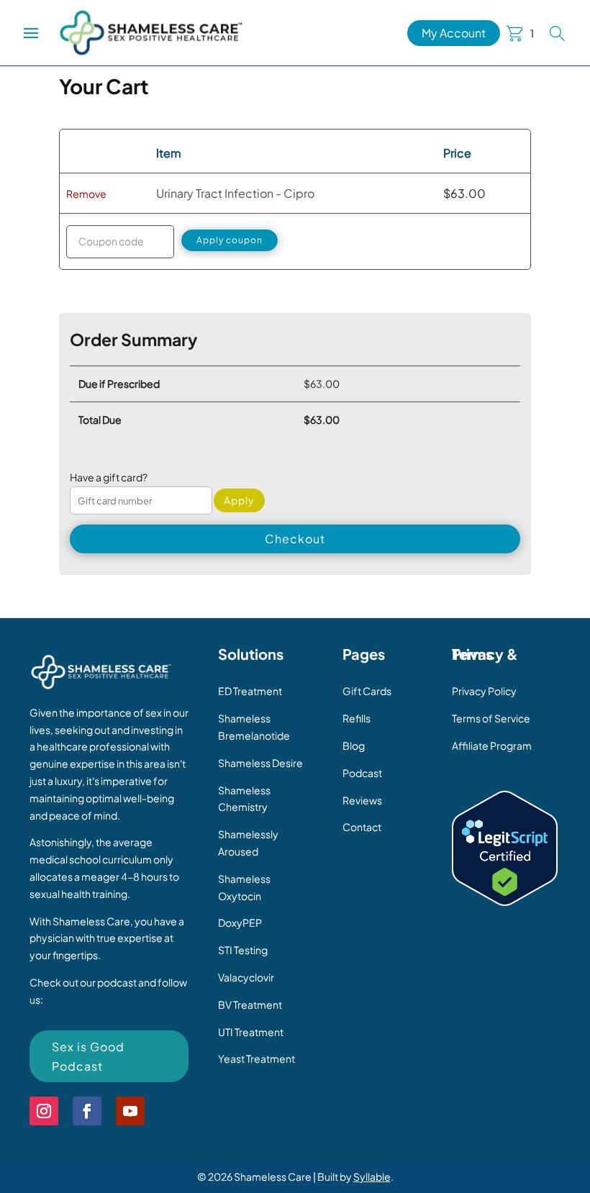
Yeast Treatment (256, 1058)
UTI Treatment (250, 1031)
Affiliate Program (492, 745)
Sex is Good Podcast (88, 1056)
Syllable (372, 1176)
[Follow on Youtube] (130, 1111)
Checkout (295, 538)
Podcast (362, 772)
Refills (356, 718)
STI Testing (243, 949)
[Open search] (557, 33)
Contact (361, 826)
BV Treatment (250, 1004)
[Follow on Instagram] (44, 1111)
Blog (353, 745)
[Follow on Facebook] (87, 1111)
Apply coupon (229, 240)
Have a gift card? (109, 477)
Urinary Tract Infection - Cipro (235, 193)
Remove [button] (86, 193)
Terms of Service (491, 718)
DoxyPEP (240, 922)
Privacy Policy (484, 690)
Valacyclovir (246, 977)
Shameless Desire (260, 762)
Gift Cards (366, 690)
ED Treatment (250, 690)
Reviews (362, 800)
